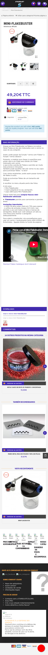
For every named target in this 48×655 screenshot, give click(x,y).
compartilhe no (22, 118)
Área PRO (9, 601)
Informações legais (12, 590)
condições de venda (13, 588)
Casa (3, 8)
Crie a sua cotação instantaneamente (19, 603)
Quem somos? (10, 586)
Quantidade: (11, 84)
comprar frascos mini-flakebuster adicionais (20, 195)
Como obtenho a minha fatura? (17, 605)
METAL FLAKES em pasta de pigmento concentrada (24, 387)
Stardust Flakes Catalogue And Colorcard (19, 264)
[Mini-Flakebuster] (24, 44)
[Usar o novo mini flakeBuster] (5, 323)
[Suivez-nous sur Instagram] (23, 574)
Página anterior (8, 15)
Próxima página (39, 15)
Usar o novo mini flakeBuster (15, 314)
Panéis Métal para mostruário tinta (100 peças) (24, 454)
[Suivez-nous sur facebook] (9, 574)
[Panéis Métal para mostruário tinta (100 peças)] (24, 426)
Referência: (7, 26)
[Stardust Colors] (18, 3)
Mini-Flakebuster (24, 520)
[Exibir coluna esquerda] (45, 456)
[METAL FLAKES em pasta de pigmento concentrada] (24, 360)
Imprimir (10, 117)
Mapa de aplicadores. (13, 584)
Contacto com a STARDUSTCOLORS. (19, 599)
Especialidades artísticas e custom (18, 8)
